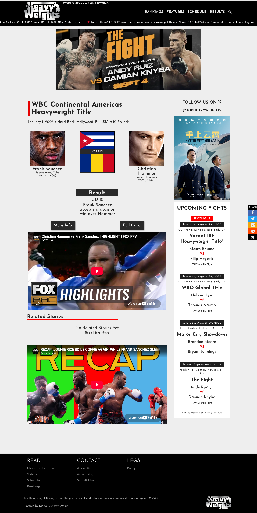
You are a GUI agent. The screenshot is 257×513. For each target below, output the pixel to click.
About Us (83, 468)
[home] (42, 11)
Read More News (97, 332)
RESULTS (217, 12)
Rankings (33, 486)
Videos (32, 474)
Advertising (85, 474)
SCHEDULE (197, 12)
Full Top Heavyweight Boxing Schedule (202, 413)
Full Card (132, 225)
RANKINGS (154, 12)
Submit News (86, 480)
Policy (131, 468)
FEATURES (175, 12)
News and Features (40, 468)
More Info (62, 225)
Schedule (33, 480)
